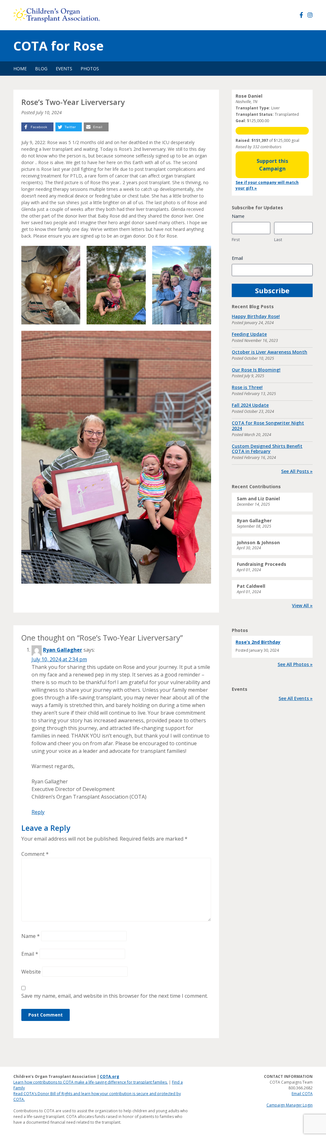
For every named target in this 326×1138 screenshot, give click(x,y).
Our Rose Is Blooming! (256, 370)
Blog (41, 69)
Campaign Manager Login (289, 1105)
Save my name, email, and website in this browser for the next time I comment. (114, 995)
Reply (38, 811)
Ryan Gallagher (62, 649)
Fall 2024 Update (250, 405)
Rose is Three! (247, 387)
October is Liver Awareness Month (269, 352)
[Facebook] (301, 15)
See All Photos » (295, 664)
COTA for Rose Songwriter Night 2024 (268, 425)
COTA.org (109, 1076)
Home (20, 69)
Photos (90, 69)
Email (29, 953)
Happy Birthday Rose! (256, 316)
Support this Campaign (272, 164)
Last (278, 239)
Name (30, 936)
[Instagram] (310, 15)
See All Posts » (297, 471)
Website (31, 971)
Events (64, 69)
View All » (302, 605)
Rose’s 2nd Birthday (258, 642)
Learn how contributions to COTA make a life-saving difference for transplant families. (90, 1082)
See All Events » (296, 698)
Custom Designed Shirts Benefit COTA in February (267, 449)
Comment (35, 853)
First (236, 239)
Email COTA (302, 1093)
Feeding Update (249, 334)
